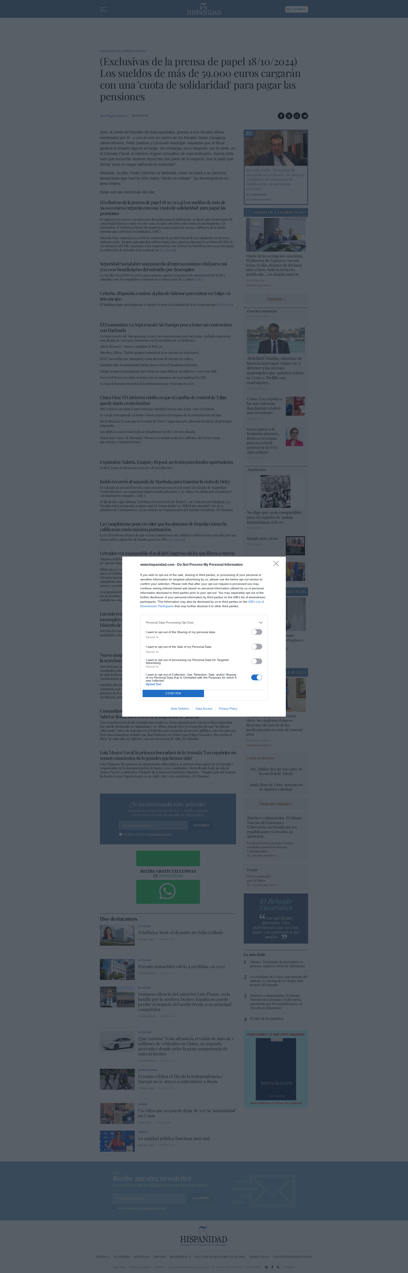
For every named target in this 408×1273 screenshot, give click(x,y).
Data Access (204, 708)
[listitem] (204, 622)
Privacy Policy (228, 708)
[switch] (256, 632)
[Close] (277, 565)
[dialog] (204, 637)
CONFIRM (173, 693)
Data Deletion (180, 708)
